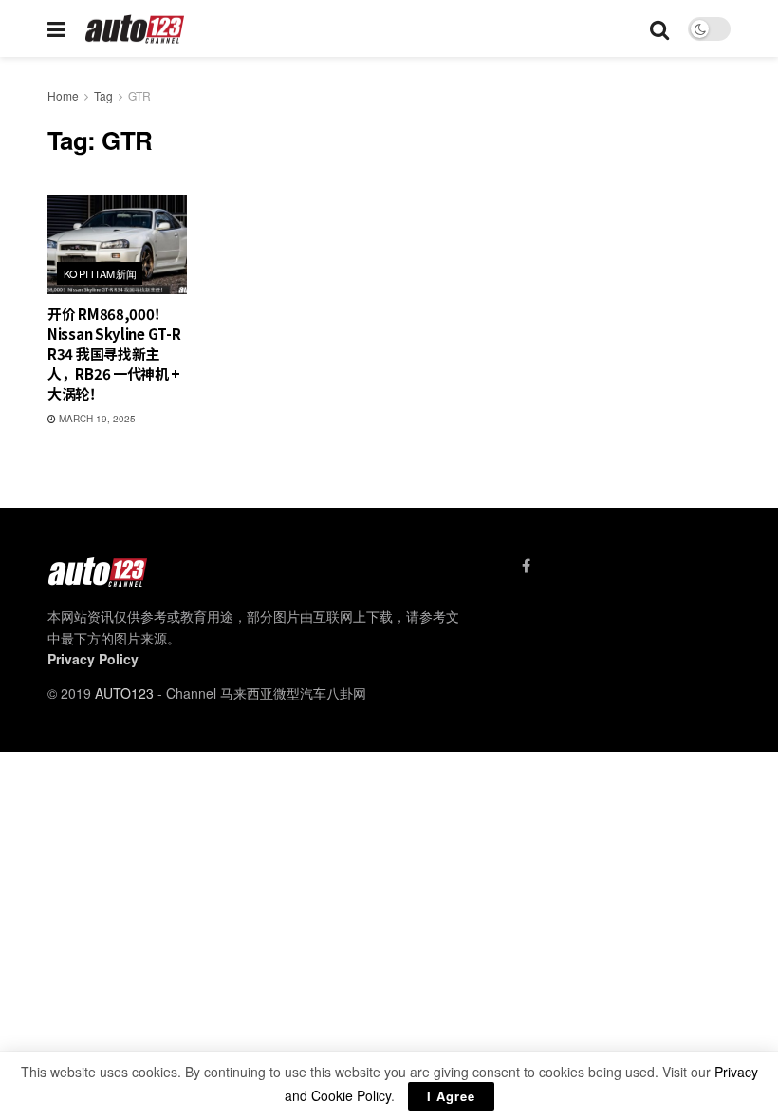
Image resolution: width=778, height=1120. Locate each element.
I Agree (451, 1096)
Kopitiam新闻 (100, 273)
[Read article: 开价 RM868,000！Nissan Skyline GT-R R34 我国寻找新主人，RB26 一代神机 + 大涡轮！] (117, 244)
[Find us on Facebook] (526, 565)
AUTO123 (124, 692)
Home (63, 95)
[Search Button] (659, 28)
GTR (139, 95)
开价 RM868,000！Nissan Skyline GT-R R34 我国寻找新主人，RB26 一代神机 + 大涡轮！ (113, 353)
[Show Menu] (56, 28)
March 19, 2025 (96, 418)
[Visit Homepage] (135, 29)
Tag (103, 95)
